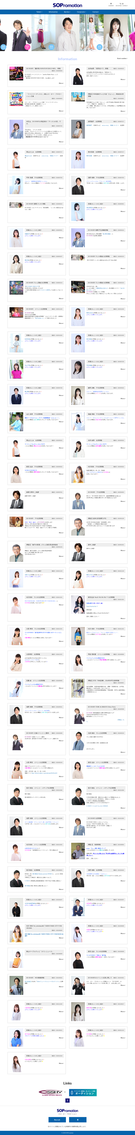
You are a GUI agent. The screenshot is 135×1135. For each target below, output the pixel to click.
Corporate (81, 12)
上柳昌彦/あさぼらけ (102, 288)
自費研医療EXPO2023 (31, 848)
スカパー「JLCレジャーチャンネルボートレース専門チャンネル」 (105, 418)
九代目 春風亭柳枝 (30, 903)
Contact (95, 12)
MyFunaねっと (39, 318)
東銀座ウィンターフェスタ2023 (95, 766)
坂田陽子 (89, 125)
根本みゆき (89, 313)
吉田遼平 (89, 903)
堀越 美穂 (98, 419)
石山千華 (27, 365)
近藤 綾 (40, 686)
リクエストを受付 (44, 290)
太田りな (27, 574)
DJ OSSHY (89, 235)
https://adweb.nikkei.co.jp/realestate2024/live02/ (44, 773)
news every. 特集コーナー (110, 125)
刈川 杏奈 (98, 634)
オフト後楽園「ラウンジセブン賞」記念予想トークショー (42, 822)
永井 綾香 (98, 446)
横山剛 (27, 391)
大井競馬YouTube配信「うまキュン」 (97, 874)
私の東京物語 (107, 234)
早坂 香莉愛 (103, 660)
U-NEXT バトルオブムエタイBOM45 (97, 806)
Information (53, 12)
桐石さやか (89, 574)
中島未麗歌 (28, 1059)
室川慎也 (35, 874)
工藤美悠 (27, 1007)
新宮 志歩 (36, 472)
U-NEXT (27, 881)
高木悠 (27, 260)
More (61, 83)
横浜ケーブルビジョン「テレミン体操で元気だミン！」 (102, 632)
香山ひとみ (28, 156)
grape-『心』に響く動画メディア (96, 848)
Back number (122, 58)
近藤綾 (88, 929)
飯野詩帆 (89, 1007)
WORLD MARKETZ (31, 470)
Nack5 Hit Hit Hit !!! (92, 606)
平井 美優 (42, 183)
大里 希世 (27, 637)
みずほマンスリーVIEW (32, 660)
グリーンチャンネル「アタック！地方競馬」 (99, 181)
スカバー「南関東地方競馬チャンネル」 (36, 181)
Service (67, 12)
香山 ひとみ (37, 446)
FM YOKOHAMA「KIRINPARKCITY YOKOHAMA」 (41, 601)
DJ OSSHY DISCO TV (32, 286)
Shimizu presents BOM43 (45, 874)
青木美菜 (89, 156)
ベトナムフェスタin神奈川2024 (95, 658)
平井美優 (89, 365)
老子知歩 (27, 1034)
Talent (38, 12)
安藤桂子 (27, 234)
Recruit (57, 1120)
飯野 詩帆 (98, 393)
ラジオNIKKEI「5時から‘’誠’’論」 (96, 955)
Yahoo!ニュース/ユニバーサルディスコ (48, 981)
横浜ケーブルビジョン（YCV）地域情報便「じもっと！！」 (42, 418)
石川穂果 (89, 1034)
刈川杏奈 (106, 472)
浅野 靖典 (106, 183)
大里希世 (27, 661)
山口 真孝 (36, 419)
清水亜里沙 (89, 207)
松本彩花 (27, 339)
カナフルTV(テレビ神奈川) (94, 472)
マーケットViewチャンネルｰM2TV (35, 444)
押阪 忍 (101, 850)
